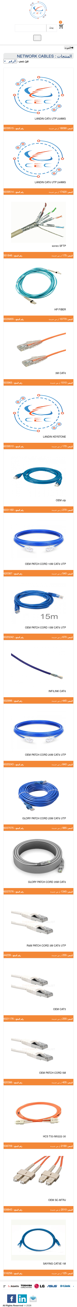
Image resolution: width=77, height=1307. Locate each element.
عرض (38, 99)
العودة (68, 47)
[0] (61, 26)
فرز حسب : (22, 61)
